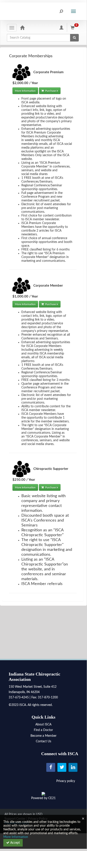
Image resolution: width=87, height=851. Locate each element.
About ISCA (43, 724)
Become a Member (43, 735)
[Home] (22, 27)
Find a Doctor (43, 730)
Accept (14, 842)
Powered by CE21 (43, 798)
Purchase (51, 90)
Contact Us (43, 741)
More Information (25, 90)
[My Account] (61, 27)
